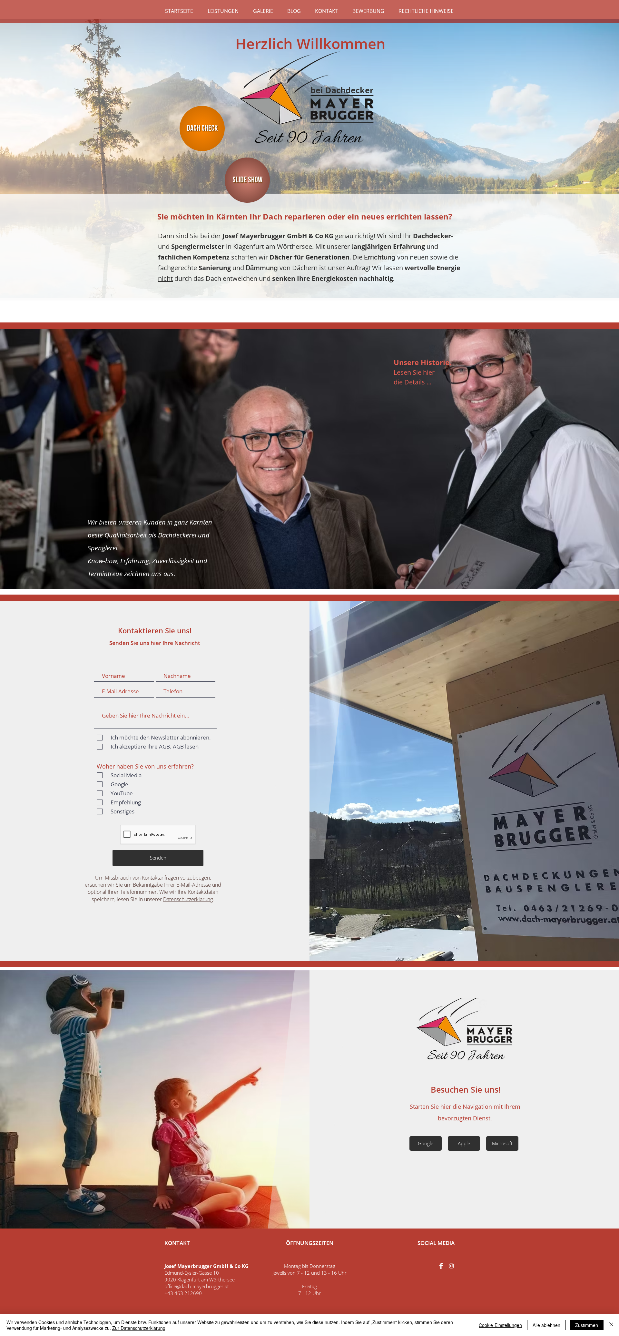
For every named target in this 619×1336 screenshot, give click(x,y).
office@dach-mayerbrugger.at (196, 1286)
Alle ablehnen (546, 1325)
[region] (464, 472)
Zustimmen (586, 1325)
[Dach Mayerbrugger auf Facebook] (441, 1266)
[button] (223, 11)
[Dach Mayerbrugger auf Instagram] (451, 1266)
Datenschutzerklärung (188, 899)
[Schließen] (611, 1325)
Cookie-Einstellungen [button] (500, 1325)
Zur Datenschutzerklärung (138, 1328)
